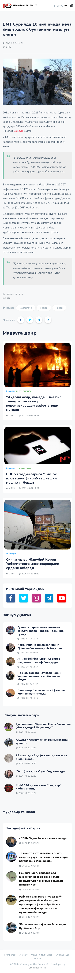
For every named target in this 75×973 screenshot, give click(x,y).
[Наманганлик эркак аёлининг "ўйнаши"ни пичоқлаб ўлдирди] (10, 647)
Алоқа (37, 958)
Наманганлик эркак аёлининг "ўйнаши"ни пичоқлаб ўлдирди (39, 646)
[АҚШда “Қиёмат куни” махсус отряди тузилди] (8, 742)
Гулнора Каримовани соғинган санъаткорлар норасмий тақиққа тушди (40, 630)
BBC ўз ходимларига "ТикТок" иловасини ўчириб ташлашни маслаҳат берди (32, 478)
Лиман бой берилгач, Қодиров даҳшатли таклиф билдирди (38, 660)
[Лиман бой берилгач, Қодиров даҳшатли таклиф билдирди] (10, 661)
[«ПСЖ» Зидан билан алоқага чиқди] (11, 842)
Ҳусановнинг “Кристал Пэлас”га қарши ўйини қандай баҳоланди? (43, 725)
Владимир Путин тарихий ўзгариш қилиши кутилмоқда (41, 691)
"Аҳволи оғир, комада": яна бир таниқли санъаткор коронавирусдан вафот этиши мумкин (34, 403)
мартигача (26, 308)
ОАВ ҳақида (62, 954)
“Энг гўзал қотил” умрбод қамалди (40, 771)
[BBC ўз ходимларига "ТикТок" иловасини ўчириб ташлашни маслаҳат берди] (37, 445)
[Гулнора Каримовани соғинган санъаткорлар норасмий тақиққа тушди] (10, 630)
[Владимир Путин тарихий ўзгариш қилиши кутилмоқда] (10, 693)
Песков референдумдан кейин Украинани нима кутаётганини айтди (39, 676)
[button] (60, 5)
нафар (44, 308)
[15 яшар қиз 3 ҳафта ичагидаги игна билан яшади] (8, 758)
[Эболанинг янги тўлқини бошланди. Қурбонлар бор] (11, 927)
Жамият (23, 954)
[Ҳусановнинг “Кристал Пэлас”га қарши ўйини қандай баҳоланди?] (8, 727)
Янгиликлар (9, 954)
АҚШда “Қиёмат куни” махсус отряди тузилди (42, 741)
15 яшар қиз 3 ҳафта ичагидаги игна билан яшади (41, 757)
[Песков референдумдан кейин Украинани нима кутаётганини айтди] (10, 675)
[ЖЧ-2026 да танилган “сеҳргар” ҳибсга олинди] (8, 788)
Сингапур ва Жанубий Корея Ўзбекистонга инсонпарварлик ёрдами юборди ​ (32, 563)
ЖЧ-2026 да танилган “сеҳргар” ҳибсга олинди (38, 787)
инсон (59, 308)
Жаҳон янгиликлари (41, 954)
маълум (18, 131)
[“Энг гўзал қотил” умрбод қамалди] (8, 774)
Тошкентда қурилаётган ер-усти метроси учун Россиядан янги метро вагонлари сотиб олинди (43, 857)
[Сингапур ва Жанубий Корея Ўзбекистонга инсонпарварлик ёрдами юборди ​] (37, 525)
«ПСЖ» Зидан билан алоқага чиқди (42, 838)
